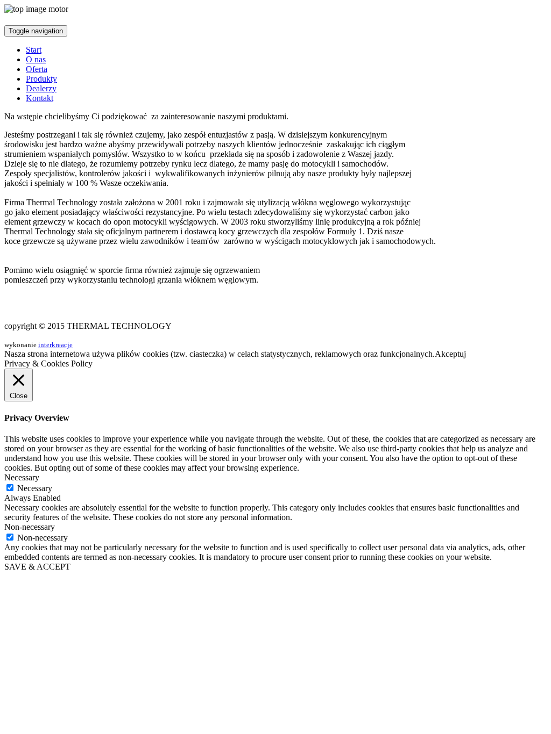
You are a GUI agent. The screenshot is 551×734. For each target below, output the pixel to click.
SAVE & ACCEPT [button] (37, 566)
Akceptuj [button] (450, 353)
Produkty (41, 78)
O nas (36, 59)
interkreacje (55, 345)
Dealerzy (41, 88)
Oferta (36, 69)
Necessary (34, 488)
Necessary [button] (21, 477)
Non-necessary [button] (29, 526)
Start (33, 49)
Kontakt (39, 98)
